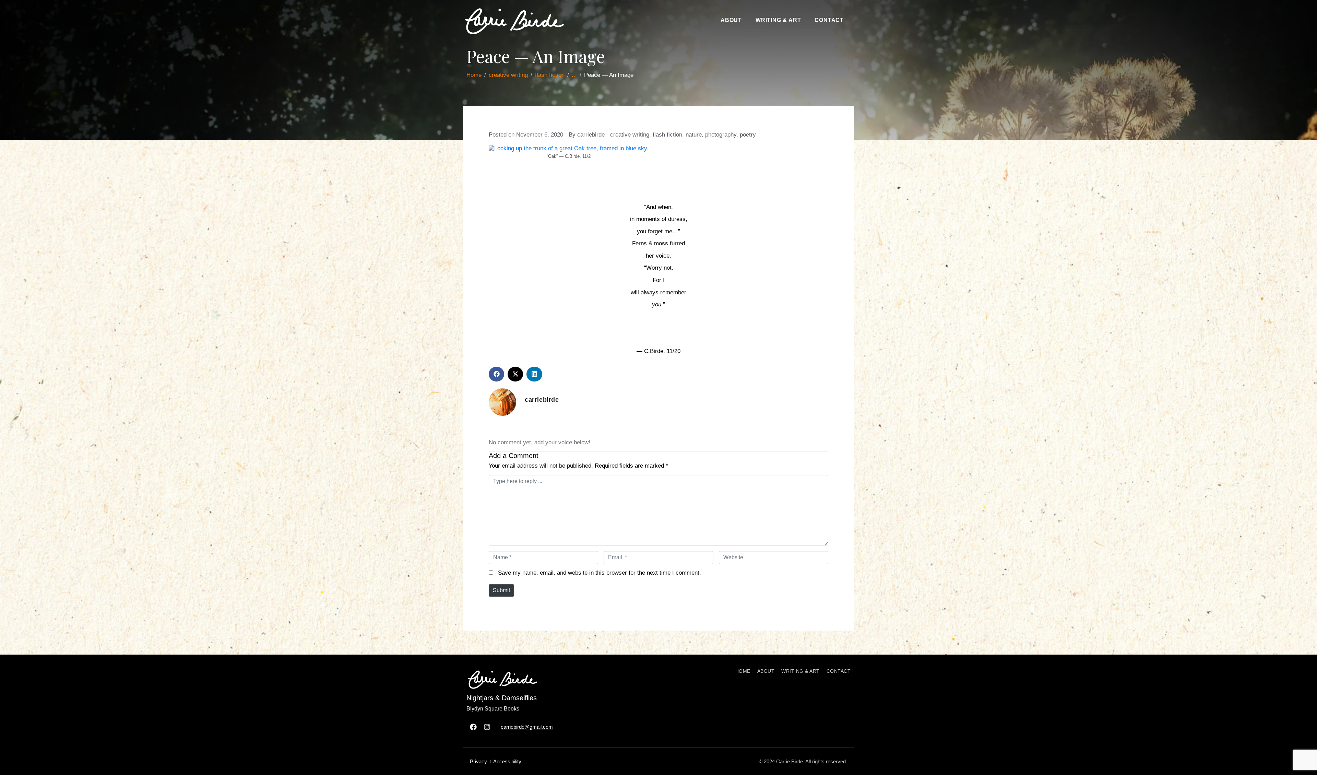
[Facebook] (473, 727)
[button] (496, 374)
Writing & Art (778, 20)
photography (720, 134)
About (731, 20)
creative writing (629, 134)
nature (694, 134)
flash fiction (667, 134)
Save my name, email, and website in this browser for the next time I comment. (599, 572)
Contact (829, 20)
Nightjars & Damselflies (501, 698)
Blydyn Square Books (492, 709)
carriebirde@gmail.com (527, 727)
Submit (501, 590)
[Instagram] (487, 727)
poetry (748, 134)
